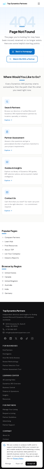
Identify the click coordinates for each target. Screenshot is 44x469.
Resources (6, 399)
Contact (6, 439)
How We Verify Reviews (11, 358)
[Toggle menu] (38, 3)
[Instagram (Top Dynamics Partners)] (32, 338)
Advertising (7, 421)
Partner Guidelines (9, 417)
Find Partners (7, 350)
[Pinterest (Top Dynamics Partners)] (21, 338)
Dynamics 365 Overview (12, 384)
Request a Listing (9, 413)
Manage (8, 464)
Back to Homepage (24, 51)
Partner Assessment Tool (12, 369)
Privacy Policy (18, 458)
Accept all (31, 464)
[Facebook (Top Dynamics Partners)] (5, 338)
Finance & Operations (11, 391)
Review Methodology (10, 362)
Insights (5, 395)
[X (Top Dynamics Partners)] (16, 338)
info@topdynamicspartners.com (18, 333)
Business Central (9, 387)
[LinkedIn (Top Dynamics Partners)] (10, 338)
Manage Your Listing (10, 409)
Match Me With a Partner (24, 59)
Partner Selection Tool (11, 365)
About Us (6, 435)
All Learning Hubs (9, 380)
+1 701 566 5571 (11, 329)
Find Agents (7, 354)
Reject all (19, 464)
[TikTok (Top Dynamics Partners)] (26, 338)
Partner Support (9, 425)
